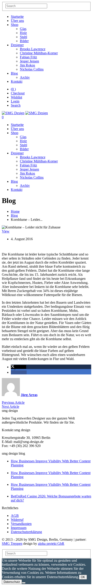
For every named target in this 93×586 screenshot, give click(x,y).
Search (16, 105)
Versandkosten (21, 524)
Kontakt (16, 81)
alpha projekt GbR (51, 543)
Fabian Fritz (28, 57)
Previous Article (13, 402)
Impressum (18, 528)
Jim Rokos (27, 65)
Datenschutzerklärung (26, 532)
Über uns (17, 21)
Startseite (17, 16)
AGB (15, 516)
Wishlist (16, 97)
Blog (14, 73)
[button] (18, 367)
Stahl (23, 37)
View (5, 231)
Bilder (24, 41)
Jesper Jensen (29, 61)
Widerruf (17, 520)
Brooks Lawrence (32, 49)
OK (83, 577)
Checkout (18, 93)
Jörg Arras (29, 395)
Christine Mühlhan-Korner (39, 53)
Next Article (10, 406)
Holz (23, 33)
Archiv (25, 77)
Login (15, 101)
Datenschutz (12, 582)
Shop (14, 25)
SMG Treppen (12, 543)
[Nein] (24, 583)
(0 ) (13, 89)
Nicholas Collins (32, 69)
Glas (23, 29)
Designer (17, 45)
